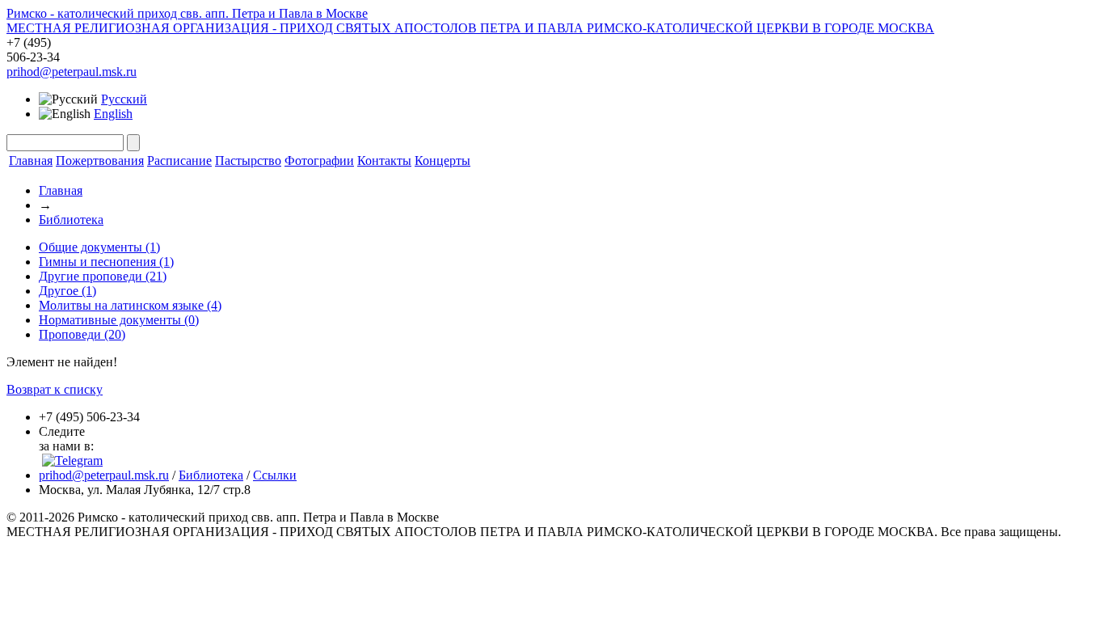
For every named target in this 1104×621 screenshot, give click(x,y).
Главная (31, 160)
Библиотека (71, 219)
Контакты (384, 160)
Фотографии (319, 160)
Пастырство (248, 160)
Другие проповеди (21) (102, 276)
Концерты (442, 160)
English (113, 113)
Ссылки (275, 475)
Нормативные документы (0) (119, 320)
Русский (124, 99)
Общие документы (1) (99, 247)
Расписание (179, 160)
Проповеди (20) (82, 334)
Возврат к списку (54, 389)
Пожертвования (100, 160)
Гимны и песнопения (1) (106, 261)
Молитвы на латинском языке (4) (130, 305)
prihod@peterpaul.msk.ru (71, 71)
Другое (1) (67, 291)
